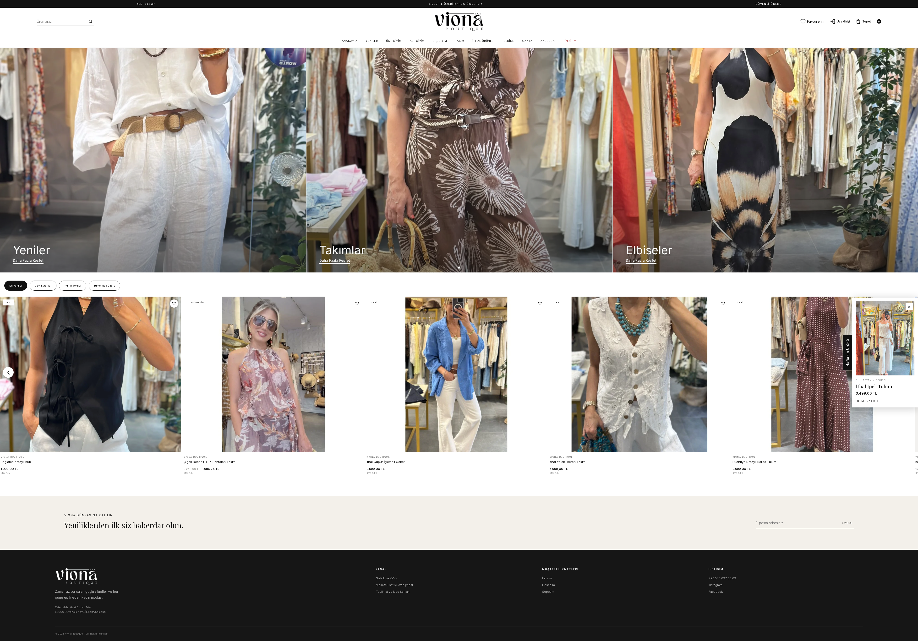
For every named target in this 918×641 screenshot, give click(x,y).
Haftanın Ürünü (848, 352)
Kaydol (847, 522)
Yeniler (372, 41)
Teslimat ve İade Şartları (393, 591)
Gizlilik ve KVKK (387, 578)
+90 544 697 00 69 (722, 578)
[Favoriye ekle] (174, 303)
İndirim (570, 41)
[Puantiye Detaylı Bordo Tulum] (822, 374)
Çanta (527, 41)
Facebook (716, 591)
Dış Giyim (440, 41)
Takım (459, 41)
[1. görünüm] (459, 268)
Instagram (715, 585)
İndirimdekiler (72, 285)
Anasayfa (350, 41)
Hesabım (548, 585)
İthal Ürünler (483, 41)
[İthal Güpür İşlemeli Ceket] (456, 374)
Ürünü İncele (90, 447)
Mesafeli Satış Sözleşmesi (394, 585)
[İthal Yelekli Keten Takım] (639, 374)
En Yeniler (15, 285)
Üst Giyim (394, 41)
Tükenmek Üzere (104, 285)
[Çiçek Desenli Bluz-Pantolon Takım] (273, 374)
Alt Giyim (417, 41)
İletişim (547, 578)
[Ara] (90, 21)
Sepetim (548, 591)
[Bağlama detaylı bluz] (90, 374)
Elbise (509, 41)
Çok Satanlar (43, 285)
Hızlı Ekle (166, 465)
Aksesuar (549, 41)
